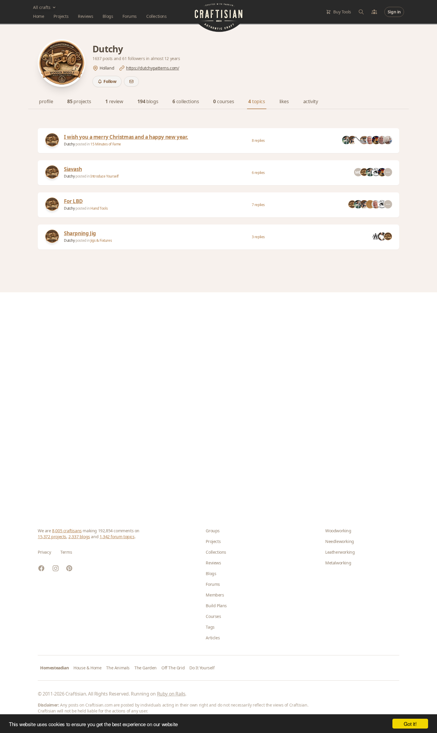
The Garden (145, 668)
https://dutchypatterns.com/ (152, 68)
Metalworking (338, 563)
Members (215, 595)
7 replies (258, 204)
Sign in (394, 12)
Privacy (44, 552)
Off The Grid (173, 668)
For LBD (73, 201)
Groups (213, 530)
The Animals (118, 668)
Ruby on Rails (171, 693)
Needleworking (339, 541)
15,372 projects (52, 536)
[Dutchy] (52, 140)
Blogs (108, 16)
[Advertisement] (216, 400)
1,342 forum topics (117, 536)
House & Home (87, 668)
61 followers (134, 58)
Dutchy (70, 144)
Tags (210, 627)
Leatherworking (340, 552)
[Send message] (131, 81)
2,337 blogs (79, 536)
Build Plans (216, 605)
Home (38, 16)
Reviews (85, 16)
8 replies (258, 140)
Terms (66, 552)
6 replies (258, 172)
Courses (213, 616)
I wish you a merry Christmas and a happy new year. (126, 137)
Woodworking (338, 530)
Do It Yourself (201, 668)
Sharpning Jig (80, 233)
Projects (61, 16)
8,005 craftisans (67, 530)
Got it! (410, 723)
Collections (156, 16)
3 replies (258, 236)
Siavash (73, 169)
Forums (129, 16)
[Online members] (374, 12)
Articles (213, 638)
